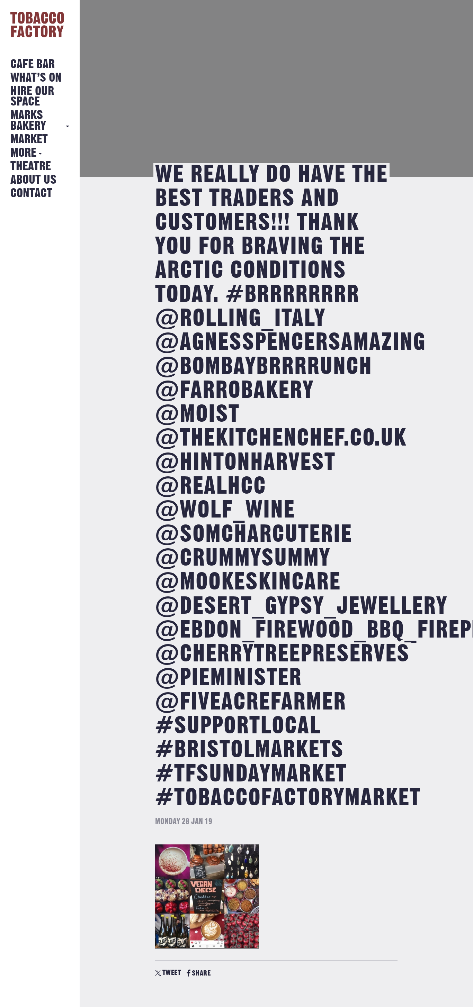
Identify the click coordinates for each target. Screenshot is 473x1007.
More (23, 153)
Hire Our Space (32, 96)
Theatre (30, 166)
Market (29, 139)
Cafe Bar (32, 64)
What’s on (36, 78)
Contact (31, 193)
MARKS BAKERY (28, 120)
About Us (33, 180)
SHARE (201, 973)
